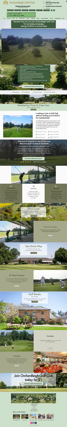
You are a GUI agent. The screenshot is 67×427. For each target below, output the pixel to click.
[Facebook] (33, 423)
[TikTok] (36, 423)
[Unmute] (4, 63)
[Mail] (52, 10)
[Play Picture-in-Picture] (62, 63)
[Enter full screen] (64, 63)
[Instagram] (31, 423)
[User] (54, 10)
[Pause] (2, 63)
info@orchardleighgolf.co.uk (34, 410)
